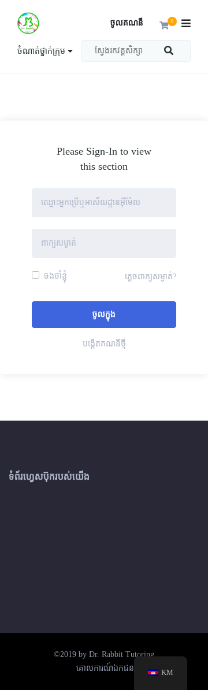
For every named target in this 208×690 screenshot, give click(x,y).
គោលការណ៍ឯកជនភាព (111, 668)
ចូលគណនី (126, 23)
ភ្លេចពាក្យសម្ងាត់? (150, 276)
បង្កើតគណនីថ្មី (104, 343)
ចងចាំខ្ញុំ (54, 276)
